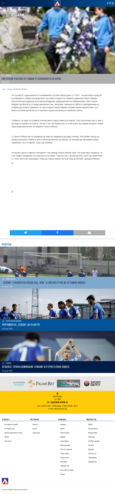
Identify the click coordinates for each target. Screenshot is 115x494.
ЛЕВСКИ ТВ (64, 466)
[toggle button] (2, 3)
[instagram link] (110, 3)
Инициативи (92, 433)
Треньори (36, 433)
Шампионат (92, 462)
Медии (62, 437)
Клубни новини (94, 441)
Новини (9, 89)
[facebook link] (108, 3)
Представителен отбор (13, 433)
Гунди (34, 429)
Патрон (35, 424)
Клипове (91, 437)
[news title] (57, 262)
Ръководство (9, 429)
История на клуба (11, 424)
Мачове (91, 449)
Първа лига (64, 458)
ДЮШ (6, 437)
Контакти (7, 441)
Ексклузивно (93, 429)
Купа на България (67, 470)
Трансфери (64, 441)
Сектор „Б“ (92, 453)
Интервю (63, 462)
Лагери (91, 445)
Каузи (62, 474)
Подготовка (64, 433)
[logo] (57, 3)
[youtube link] (113, 3)
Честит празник (66, 449)
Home (4, 89)
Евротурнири (65, 445)
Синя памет (64, 453)
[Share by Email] (89, 232)
